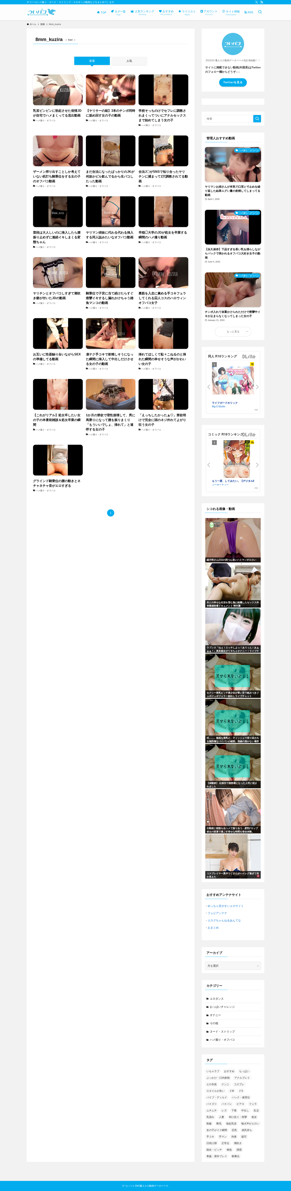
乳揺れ (210, 1117)
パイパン (227, 1103)
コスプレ (239, 1084)
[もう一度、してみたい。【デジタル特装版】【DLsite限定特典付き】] (237, 459)
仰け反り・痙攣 (238, 1117)
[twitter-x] (256, 2)
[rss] (261, 2)
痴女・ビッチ (214, 1149)
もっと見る (233, 331)
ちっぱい (244, 1071)
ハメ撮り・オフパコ (222, 1039)
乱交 (256, 1110)
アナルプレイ (242, 1077)
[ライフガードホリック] (237, 381)
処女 (254, 1117)
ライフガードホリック (225, 403)
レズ (224, 1110)
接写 (243, 1136)
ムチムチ (211, 1110)
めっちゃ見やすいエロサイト (226, 906)
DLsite (249, 356)
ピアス (240, 1103)
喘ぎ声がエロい (250, 1123)
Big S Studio (218, 406)
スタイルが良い (215, 1090)
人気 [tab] (129, 60)
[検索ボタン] (260, 12)
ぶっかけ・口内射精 (218, 1077)
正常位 (225, 1143)
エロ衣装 (211, 1084)
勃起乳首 (231, 1123)
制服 (209, 1123)
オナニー (215, 1015)
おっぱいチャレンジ (222, 1006)
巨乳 (234, 1130)
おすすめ (229, 1071)
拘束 (234, 1136)
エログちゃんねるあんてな (224, 920)
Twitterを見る (233, 82)
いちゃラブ (212, 1071)
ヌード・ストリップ (222, 1031)
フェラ (253, 1103)
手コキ (210, 1136)
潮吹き (238, 1143)
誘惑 (239, 1149)
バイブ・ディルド (216, 1097)
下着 (234, 1110)
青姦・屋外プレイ (216, 1156)
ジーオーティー (220, 484)
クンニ (225, 1084)
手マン (223, 1136)
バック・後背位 (241, 1097)
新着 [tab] (92, 60)
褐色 (229, 1149)
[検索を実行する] (257, 118)
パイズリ (211, 1103)
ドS (241, 1090)
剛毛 (219, 1123)
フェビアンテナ (217, 913)
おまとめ (213, 927)
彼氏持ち (247, 1130)
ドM (231, 1090)
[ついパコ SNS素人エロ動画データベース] (42, 12)
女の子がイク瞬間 (216, 1130)
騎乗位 (236, 1156)
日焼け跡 (211, 1143)
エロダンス (217, 998)
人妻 (221, 1117)
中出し (245, 1110)
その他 (214, 1023)
